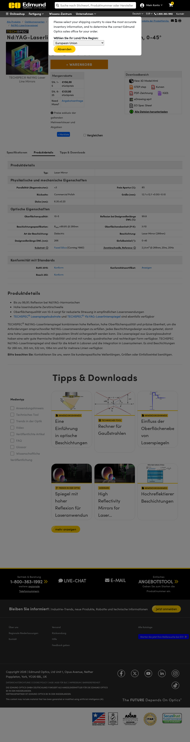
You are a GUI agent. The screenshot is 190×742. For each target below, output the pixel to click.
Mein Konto (152, 5)
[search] (95, 5)
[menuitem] (20, 13)
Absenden (64, 49)
